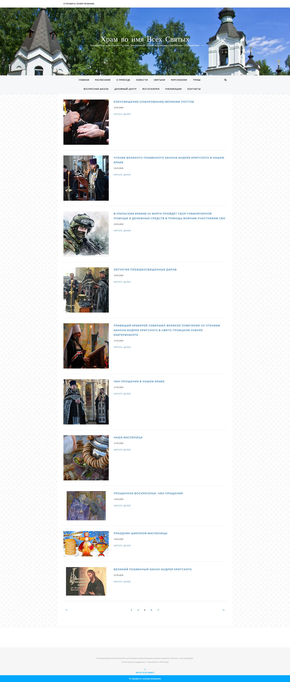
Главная (84, 79)
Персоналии (179, 79)
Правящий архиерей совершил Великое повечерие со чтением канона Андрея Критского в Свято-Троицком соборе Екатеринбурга (167, 330)
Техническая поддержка (133, 662)
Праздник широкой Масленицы (141, 533)
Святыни (159, 79)
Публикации (173, 88)
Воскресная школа (96, 88)
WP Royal (164, 662)
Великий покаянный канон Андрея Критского (153, 569)
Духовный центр (125, 88)
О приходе (123, 79)
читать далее (122, 114)
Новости (142, 79)
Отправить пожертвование (78, 3)
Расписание (103, 79)
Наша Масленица (128, 437)
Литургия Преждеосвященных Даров (145, 269)
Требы (197, 79)
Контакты (194, 88)
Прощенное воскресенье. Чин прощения (148, 493)
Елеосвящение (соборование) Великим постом (154, 101)
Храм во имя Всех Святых (145, 39)
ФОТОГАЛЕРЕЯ (151, 88)
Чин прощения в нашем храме (139, 381)
